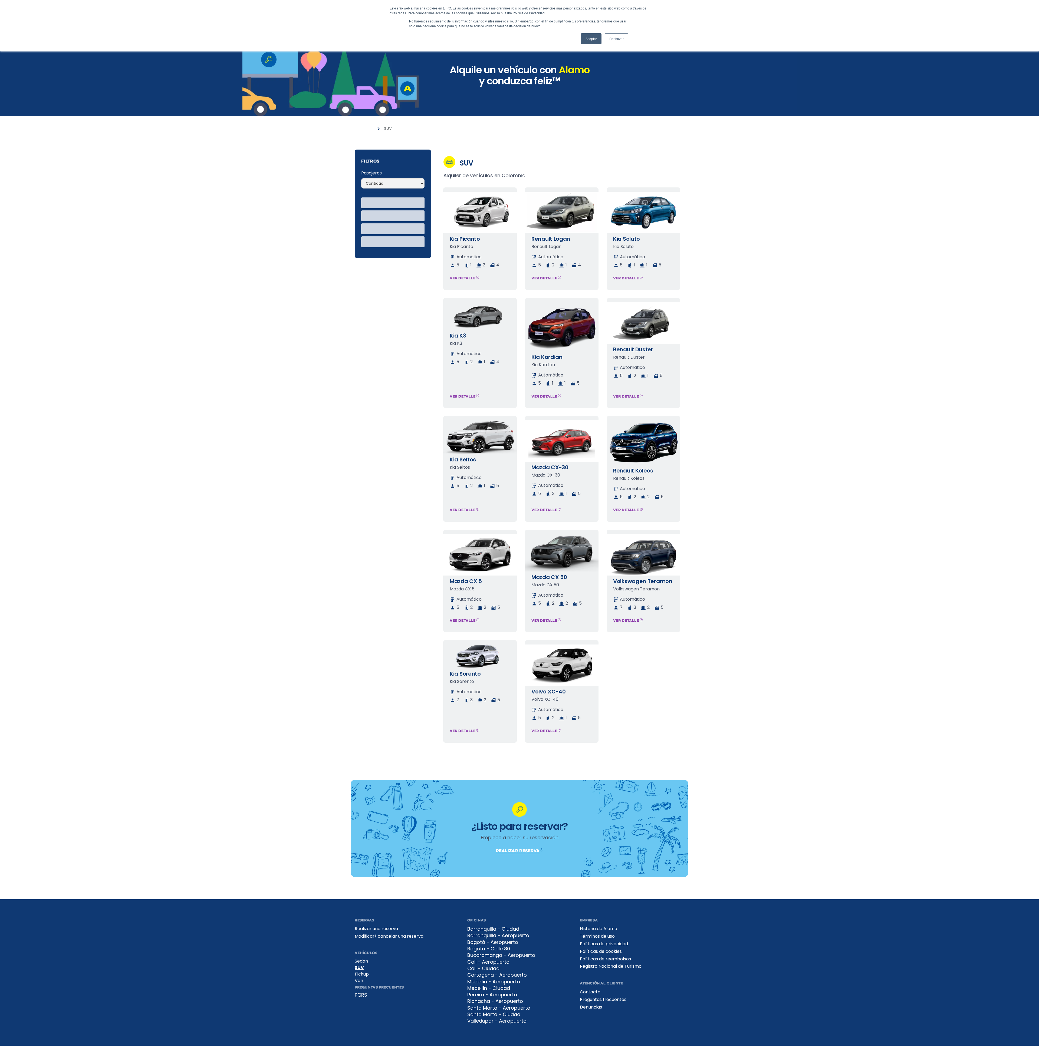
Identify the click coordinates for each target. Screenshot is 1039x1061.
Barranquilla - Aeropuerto (498, 935)
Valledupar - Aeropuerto (497, 1021)
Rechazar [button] (616, 38)
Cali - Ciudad (483, 968)
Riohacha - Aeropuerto (495, 1001)
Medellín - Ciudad (488, 988)
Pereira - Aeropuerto (492, 994)
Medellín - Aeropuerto (493, 982)
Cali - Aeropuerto (488, 962)
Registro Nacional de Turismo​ (611, 966)
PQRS (361, 995)
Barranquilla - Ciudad (493, 929)
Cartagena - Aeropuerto (497, 975)
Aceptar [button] (591, 38)
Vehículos (364, 128)
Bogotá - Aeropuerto (492, 942)
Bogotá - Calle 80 (488, 949)
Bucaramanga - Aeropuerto (501, 955)
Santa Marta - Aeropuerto (498, 1008)
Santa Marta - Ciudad (493, 1014)
